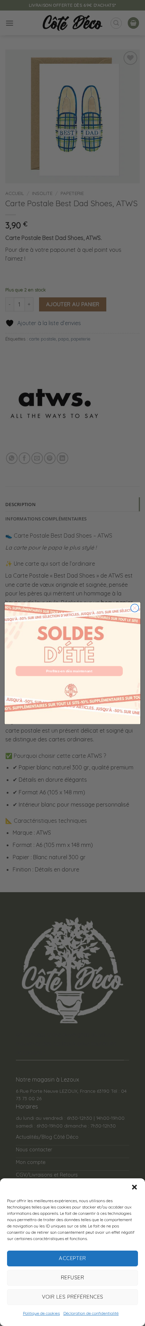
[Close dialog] (135, 608)
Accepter (72, 1258)
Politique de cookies (41, 1313)
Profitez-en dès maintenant (69, 671)
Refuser (72, 1277)
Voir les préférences (72, 1296)
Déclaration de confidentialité (91, 1313)
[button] (134, 1187)
